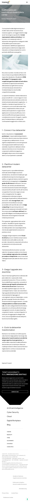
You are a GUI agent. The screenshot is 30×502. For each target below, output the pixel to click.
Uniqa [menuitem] (8, 437)
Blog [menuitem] (8, 425)
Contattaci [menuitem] (10, 443)
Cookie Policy (14, 493)
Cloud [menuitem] (9, 416)
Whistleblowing (23, 488)
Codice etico (10, 446)
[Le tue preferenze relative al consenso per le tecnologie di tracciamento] (27, 499)
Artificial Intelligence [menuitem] (15, 408)
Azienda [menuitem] (9, 431)
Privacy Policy (5, 493)
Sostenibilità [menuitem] (10, 440)
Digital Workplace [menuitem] (14, 420)
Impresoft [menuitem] (9, 434)
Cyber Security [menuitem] (13, 412)
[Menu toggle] (27, 2)
